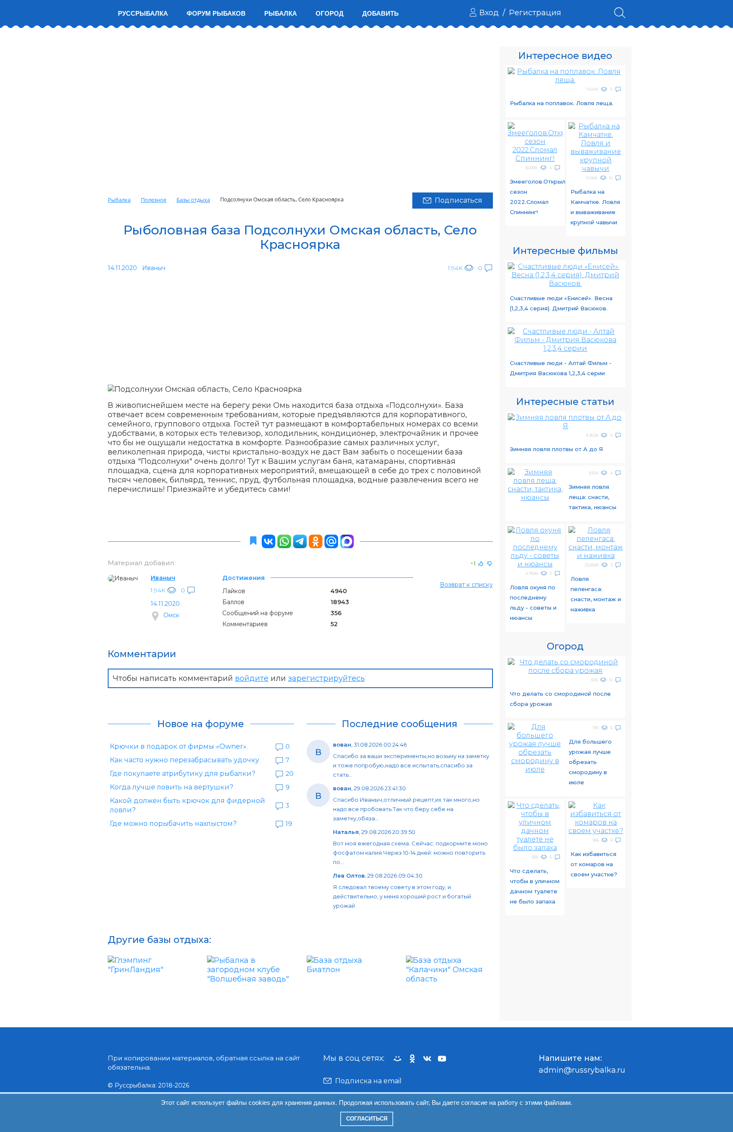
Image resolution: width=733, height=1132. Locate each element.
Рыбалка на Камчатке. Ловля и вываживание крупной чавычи (595, 207)
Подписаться (458, 200)
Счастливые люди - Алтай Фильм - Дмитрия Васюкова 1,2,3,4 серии (561, 368)
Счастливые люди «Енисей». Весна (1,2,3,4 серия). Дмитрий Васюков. (561, 303)
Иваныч (163, 578)
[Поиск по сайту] (619, 12)
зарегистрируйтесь (326, 678)
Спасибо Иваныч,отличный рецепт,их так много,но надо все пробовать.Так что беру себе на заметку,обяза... (406, 809)
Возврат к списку (466, 584)
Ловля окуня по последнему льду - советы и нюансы (533, 602)
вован (342, 744)
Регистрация (535, 12)
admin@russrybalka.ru (582, 1070)
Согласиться (366, 1118)
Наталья (346, 831)
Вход (489, 12)
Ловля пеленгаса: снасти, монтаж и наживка (596, 594)
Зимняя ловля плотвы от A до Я (556, 449)
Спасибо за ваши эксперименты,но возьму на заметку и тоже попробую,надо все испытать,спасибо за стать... (411, 765)
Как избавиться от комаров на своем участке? (594, 864)
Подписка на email (368, 1081)
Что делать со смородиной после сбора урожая (560, 698)
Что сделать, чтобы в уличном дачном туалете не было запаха (535, 886)
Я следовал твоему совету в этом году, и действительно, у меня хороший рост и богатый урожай (402, 896)
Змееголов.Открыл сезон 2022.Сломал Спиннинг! (536, 196)
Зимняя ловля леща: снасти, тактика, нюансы (592, 496)
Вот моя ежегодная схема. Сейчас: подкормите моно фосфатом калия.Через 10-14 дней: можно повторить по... (410, 852)
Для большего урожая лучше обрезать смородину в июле (590, 762)
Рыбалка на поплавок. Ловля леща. (561, 103)
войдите (252, 678)
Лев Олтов (349, 875)
